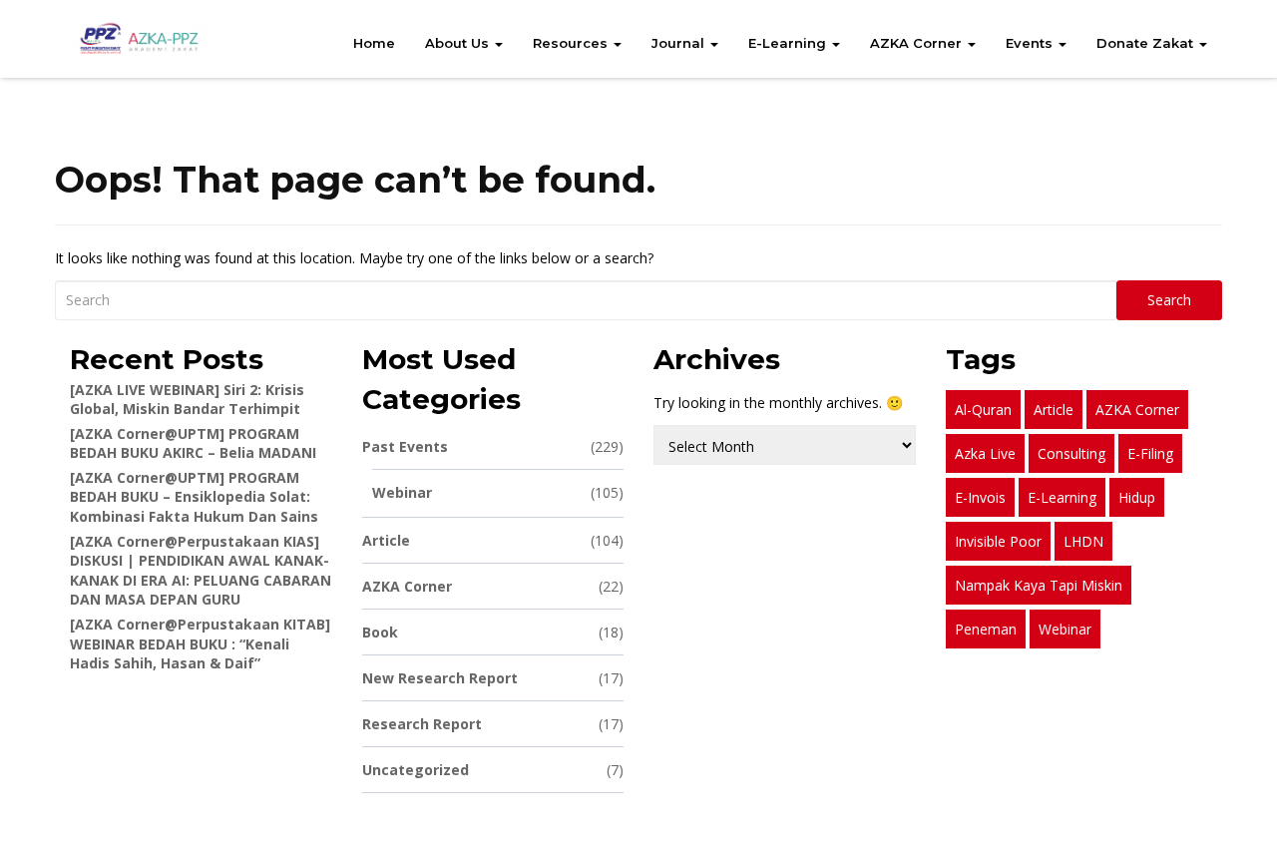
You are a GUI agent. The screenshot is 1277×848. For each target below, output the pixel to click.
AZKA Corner (918, 43)
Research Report (493, 723)
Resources (572, 43)
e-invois (980, 497)
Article (493, 540)
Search (1169, 299)
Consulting (1071, 453)
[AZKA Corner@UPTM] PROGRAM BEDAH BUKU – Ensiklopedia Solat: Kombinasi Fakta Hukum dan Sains (194, 497)
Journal (679, 43)
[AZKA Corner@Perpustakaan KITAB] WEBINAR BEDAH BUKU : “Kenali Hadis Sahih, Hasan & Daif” (200, 643)
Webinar (498, 492)
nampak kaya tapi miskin (1038, 585)
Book (493, 632)
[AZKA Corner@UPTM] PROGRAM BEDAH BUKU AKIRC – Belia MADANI (193, 443)
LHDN (1083, 541)
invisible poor (998, 541)
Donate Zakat (1146, 43)
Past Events (493, 446)
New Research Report (493, 677)
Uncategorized (493, 769)
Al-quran (983, 409)
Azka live (985, 453)
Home (374, 43)
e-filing (1150, 453)
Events (1031, 43)
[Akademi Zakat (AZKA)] (139, 39)
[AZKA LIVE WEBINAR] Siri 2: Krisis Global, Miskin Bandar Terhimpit (187, 399)
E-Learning (789, 43)
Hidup (1136, 497)
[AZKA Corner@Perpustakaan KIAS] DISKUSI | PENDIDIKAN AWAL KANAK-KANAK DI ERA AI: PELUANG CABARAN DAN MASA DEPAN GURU (200, 571)
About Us (459, 43)
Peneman (986, 629)
